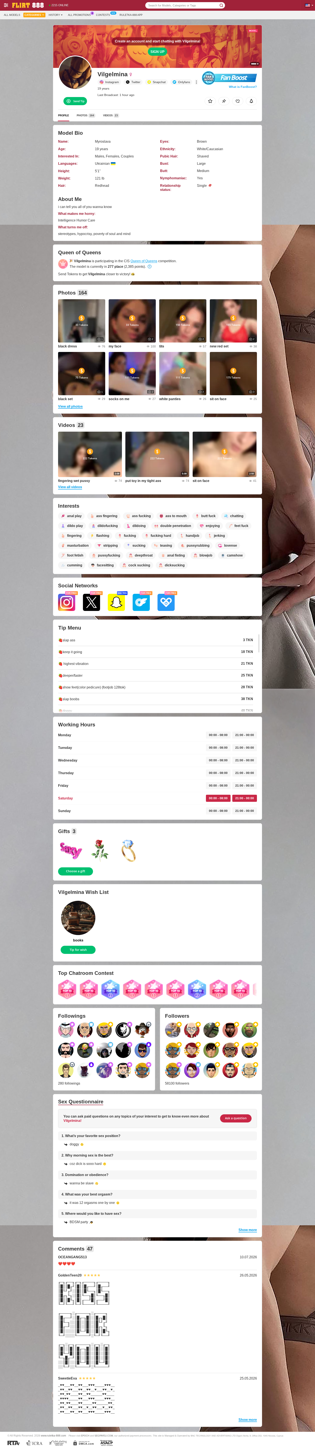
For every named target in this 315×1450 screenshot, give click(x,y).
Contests (103, 14)
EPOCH (85, 1435)
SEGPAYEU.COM (103, 1435)
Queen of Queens (143, 261)
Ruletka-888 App (131, 14)
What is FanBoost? (243, 86)
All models (12, 14)
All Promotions (79, 14)
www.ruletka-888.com (53, 1435)
